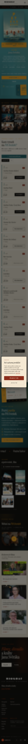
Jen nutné (14, 383)
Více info (18, 373)
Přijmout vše (14, 378)
